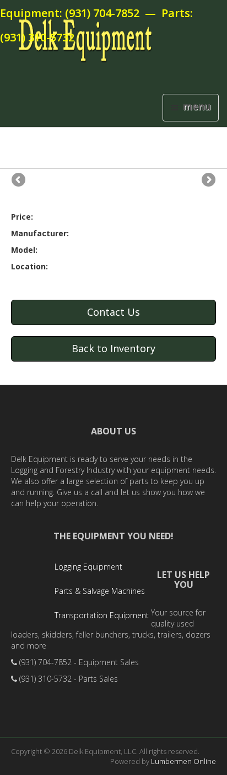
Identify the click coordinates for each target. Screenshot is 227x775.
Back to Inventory (113, 348)
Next (207, 180)
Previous (19, 180)
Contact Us (113, 312)
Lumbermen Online (183, 761)
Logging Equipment (88, 566)
